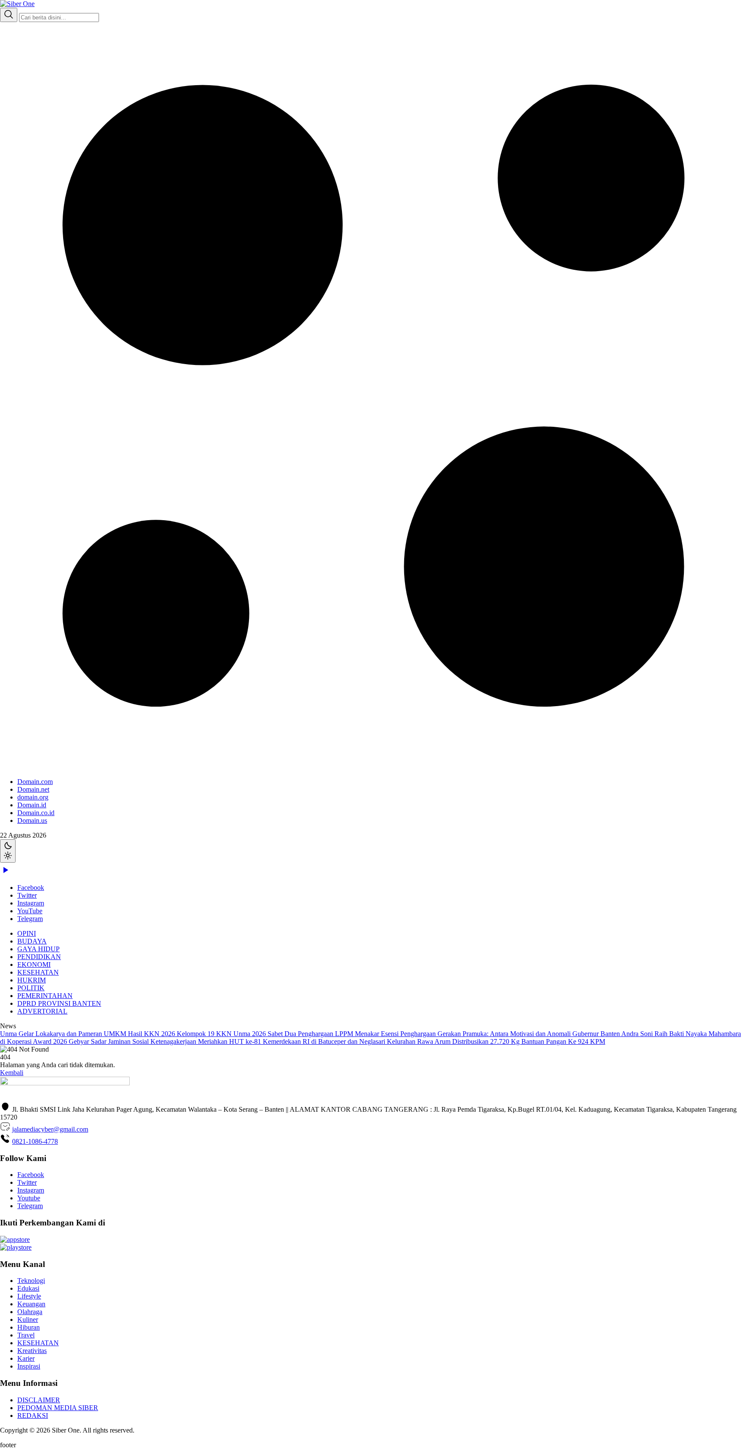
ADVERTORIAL (42, 1011)
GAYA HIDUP (38, 949)
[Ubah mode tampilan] (8, 851)
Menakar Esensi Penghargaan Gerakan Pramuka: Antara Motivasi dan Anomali (463, 1033)
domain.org (32, 797)
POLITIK (31, 988)
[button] (373, 423)
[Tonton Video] (5, 872)
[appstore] (15, 1239)
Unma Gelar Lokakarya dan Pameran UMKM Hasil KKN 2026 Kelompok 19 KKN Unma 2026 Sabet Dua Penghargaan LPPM (177, 1033)
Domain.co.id (35, 812)
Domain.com (35, 781)
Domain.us (32, 820)
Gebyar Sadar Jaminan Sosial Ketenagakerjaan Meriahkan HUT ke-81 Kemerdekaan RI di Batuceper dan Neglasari (228, 1041)
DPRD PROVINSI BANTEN (59, 1003)
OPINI (26, 933)
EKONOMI (34, 964)
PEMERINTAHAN (45, 995)
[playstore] (16, 1247)
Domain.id (31, 805)
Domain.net (33, 789)
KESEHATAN (38, 972)
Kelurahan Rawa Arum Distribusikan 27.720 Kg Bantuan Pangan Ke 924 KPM (496, 1041)
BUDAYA (32, 941)
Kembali (11, 1072)
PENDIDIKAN (39, 956)
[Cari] (8, 15)
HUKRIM (31, 980)
